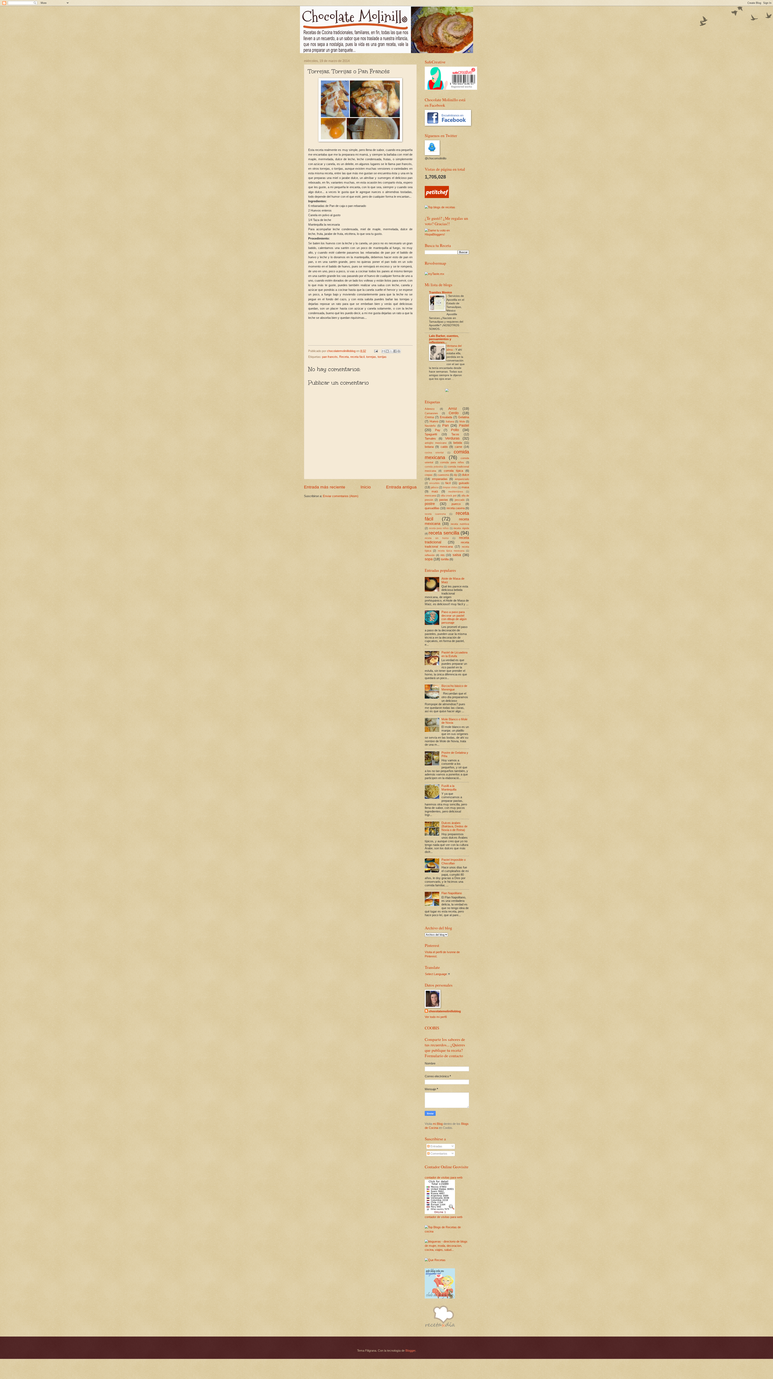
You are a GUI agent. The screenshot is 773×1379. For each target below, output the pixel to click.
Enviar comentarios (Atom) (340, 496)
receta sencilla (444, 533)
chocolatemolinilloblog (445, 1011)
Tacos (455, 434)
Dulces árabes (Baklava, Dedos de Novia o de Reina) (454, 826)
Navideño (430, 425)
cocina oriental (434, 452)
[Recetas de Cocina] (440, 1328)
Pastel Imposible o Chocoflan (453, 861)
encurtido (434, 483)
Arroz (452, 409)
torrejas (371, 356)
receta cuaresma (435, 514)
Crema (429, 417)
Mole (462, 421)
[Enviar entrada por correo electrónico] (375, 351)
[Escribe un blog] (387, 351)
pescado (460, 499)
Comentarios (438, 1153)
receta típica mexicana (451, 550)
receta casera (455, 508)
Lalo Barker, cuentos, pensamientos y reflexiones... (444, 339)
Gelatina (463, 417)
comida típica (453, 470)
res (442, 555)
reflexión (430, 555)
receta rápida (461, 528)
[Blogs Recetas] (447, 1231)
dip (455, 474)
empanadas (439, 479)
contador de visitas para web (443, 1177)
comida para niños (452, 462)
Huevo (434, 421)
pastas (443, 499)
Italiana (450, 421)
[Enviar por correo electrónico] (383, 351)
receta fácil (357, 356)
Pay (437, 430)
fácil (448, 483)
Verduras (452, 438)
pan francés (330, 356)
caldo (444, 446)
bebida (457, 442)
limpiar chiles (450, 487)
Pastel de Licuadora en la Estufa (454, 654)
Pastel (464, 425)
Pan (445, 425)
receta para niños (439, 528)
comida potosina (434, 466)
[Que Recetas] (435, 1260)
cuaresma (443, 474)
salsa (457, 555)
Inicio (366, 487)
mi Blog (438, 1123)
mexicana (430, 495)
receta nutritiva (460, 523)
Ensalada (446, 417)
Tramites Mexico (440, 292)
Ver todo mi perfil (436, 1017)
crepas (429, 474)
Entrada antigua (401, 487)
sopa (429, 559)
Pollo (455, 430)
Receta (344, 356)
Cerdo (454, 413)
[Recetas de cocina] (437, 197)
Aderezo (429, 408)
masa (465, 487)
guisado (464, 483)
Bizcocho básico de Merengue (454, 687)
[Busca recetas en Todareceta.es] (440, 207)
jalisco (434, 487)
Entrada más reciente (324, 487)
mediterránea (455, 491)
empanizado (462, 479)
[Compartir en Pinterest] (399, 351)
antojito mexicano (435, 442)
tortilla (445, 559)
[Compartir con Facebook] (395, 351)
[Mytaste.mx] (434, 274)
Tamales (430, 438)
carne (458, 446)
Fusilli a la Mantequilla (448, 787)
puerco (456, 504)
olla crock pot (449, 495)
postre (430, 504)
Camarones (431, 413)
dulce (465, 474)
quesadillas (432, 508)
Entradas (436, 1146)
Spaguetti (431, 434)
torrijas (382, 356)
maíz (435, 491)
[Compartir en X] (391, 351)
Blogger (410, 1350)
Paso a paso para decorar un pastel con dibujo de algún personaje (454, 617)
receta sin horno (437, 538)
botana (429, 446)
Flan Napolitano (451, 893)
